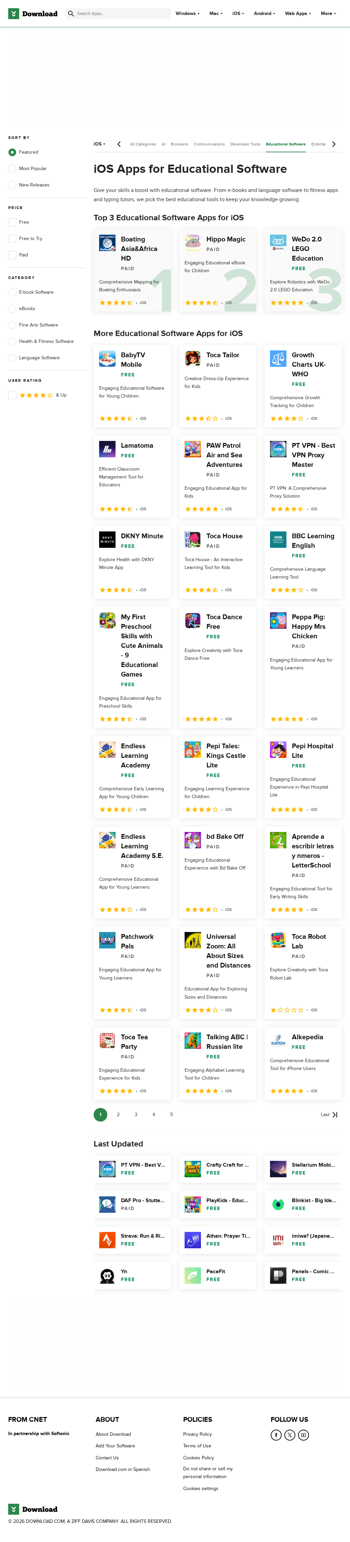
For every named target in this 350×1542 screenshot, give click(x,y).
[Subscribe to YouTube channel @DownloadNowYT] (303, 1435)
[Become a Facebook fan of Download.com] (276, 1435)
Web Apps (296, 13)
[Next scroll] (333, 144)
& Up (61, 395)
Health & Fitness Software (46, 341)
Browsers (179, 144)
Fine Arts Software (38, 325)
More (326, 13)
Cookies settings (200, 1488)
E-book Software (36, 292)
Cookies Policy (198, 1458)
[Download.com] (32, 13)
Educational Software (286, 144)
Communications (209, 144)
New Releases (34, 185)
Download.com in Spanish (123, 1470)
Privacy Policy (197, 1434)
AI (163, 144)
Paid (23, 255)
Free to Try (30, 238)
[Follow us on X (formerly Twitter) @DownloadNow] (289, 1435)
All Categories (143, 144)
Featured (28, 152)
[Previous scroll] (119, 144)
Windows (186, 13)
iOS (236, 13)
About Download (113, 1434)
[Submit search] (71, 13)
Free (24, 222)
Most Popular (33, 168)
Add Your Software (115, 1446)
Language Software (39, 358)
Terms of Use (197, 1446)
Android (262, 13)
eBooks (27, 308)
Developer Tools (245, 144)
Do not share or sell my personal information (208, 1473)
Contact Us (107, 1458)
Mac (214, 13)
